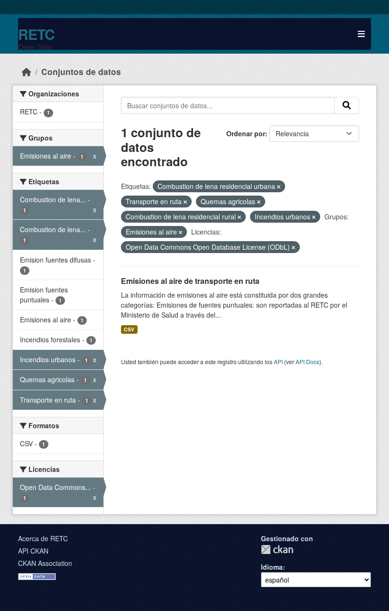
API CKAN (33, 550)
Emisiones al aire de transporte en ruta (190, 280)
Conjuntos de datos (81, 71)
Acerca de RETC (43, 538)
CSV (129, 329)
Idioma (272, 567)
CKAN (277, 550)
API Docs (307, 361)
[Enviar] (346, 105)
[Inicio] (26, 71)
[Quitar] (278, 186)
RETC (36, 34)
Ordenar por (245, 133)
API (278, 361)
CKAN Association (45, 563)
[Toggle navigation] (361, 34)
